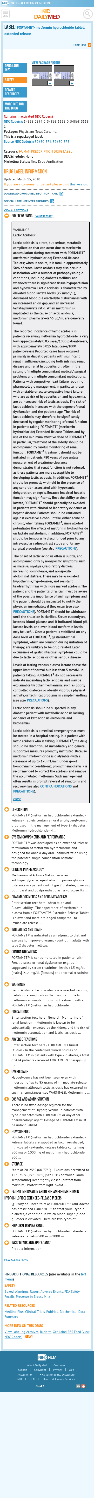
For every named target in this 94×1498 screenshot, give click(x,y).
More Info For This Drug (14, 106)
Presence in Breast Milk (33, 1296)
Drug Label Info (12, 67)
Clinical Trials (35, 1311)
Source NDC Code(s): (19, 141)
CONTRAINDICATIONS (56, 786)
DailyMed (47, 14)
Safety (9, 80)
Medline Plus (14, 1311)
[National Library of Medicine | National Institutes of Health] (47, 1357)
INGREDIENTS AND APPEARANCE (31, 1242)
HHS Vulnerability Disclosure (57, 1374)
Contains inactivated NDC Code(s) (28, 116)
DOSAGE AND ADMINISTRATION (30, 1099)
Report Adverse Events (46, 1291)
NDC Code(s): (13, 121)
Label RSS (80, 45)
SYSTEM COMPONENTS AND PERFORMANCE (38, 837)
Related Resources (12, 92)
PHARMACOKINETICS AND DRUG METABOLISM (39, 897)
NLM (32, 1379)
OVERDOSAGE (20, 1071)
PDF (46, 193)
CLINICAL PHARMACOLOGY (28, 869)
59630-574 (43, 141)
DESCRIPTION (20, 809)
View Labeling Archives (22, 1332)
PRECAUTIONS (65, 548)
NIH (19, 1379)
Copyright (40, 1370)
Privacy (57, 1370)
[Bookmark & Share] (83, 1386)
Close (17, 799)
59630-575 (61, 141)
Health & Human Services (59, 1379)
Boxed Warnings (16, 1291)
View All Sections (16, 210)
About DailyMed (37, 1365)
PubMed (52, 1311)
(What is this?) (44, 216)
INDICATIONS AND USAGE (27, 929)
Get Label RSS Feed (67, 1332)
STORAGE (17, 1164)
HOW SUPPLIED (21, 1131)
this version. (79, 184)
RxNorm (45, 1332)
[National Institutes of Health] (6, 3)
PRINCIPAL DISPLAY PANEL (28, 1225)
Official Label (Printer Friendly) (26, 201)
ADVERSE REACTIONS (24, 1039)
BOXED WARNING (22, 215)
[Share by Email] (78, 1386)
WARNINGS (18, 984)
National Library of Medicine (31, 3)
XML (55, 193)
